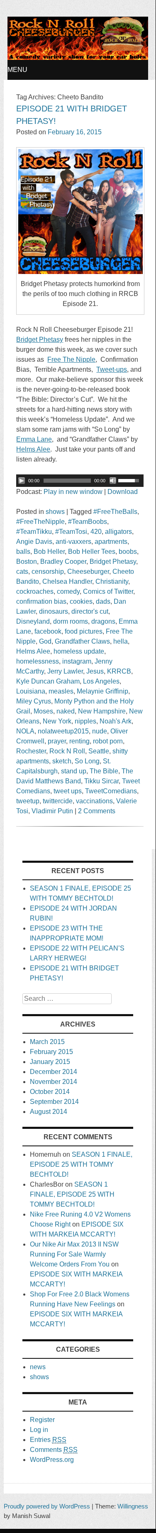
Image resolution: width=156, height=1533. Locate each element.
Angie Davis (34, 541)
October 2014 (50, 1091)
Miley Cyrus (33, 701)
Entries (48, 1439)
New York (57, 721)
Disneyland (33, 621)
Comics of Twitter (108, 591)
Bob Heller (49, 551)
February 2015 (51, 1051)
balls (23, 551)
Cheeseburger (88, 571)
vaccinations (94, 801)
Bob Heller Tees (91, 551)
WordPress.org (52, 1459)
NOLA (25, 731)
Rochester (31, 751)
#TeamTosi (71, 531)
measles (61, 691)
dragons (103, 621)
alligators (118, 531)
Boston (26, 561)
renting (79, 741)
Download (122, 491)
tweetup (27, 801)
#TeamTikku (34, 531)
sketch (61, 761)
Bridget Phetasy (113, 561)
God (45, 641)
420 (96, 531)
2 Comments (96, 811)
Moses (43, 711)
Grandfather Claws (82, 641)
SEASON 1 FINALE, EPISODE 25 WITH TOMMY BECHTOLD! (81, 1164)
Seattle (98, 751)
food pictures (83, 631)
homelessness (37, 661)
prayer (57, 741)
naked (65, 711)
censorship (48, 571)
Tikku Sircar (101, 781)
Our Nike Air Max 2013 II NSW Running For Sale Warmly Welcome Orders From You (74, 1254)
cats (22, 571)
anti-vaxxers (73, 541)
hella (120, 641)
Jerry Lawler (65, 671)
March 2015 (47, 1041)
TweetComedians (111, 791)
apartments (111, 541)
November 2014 (53, 1081)
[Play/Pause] (21, 480)
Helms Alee (33, 651)
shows (55, 511)
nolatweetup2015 (63, 731)
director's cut (89, 611)
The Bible (104, 771)
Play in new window (73, 491)
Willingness (132, 1506)
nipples (85, 721)
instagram (76, 661)
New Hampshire (102, 711)
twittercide (58, 801)
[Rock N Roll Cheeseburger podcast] (77, 57)
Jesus (95, 671)
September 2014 (54, 1101)
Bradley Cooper (63, 561)
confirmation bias (41, 601)
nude (99, 731)
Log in (39, 1429)
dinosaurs (53, 611)
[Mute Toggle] (113, 480)
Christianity (111, 581)
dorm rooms (70, 621)
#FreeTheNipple (40, 521)
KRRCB (119, 671)
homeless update (79, 651)
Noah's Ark (116, 721)
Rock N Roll (67, 751)
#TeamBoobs (87, 521)
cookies (81, 601)
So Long (87, 761)
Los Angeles (101, 681)
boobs (128, 551)
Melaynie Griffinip (102, 691)
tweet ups (68, 791)
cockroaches (35, 591)
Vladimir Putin (52, 811)
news (38, 1366)
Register (42, 1419)
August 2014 (48, 1111)
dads (103, 601)
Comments (54, 1449)
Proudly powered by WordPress (47, 1506)
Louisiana (30, 691)
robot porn (108, 741)
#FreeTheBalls (115, 511)
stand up (73, 771)
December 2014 (53, 1071)
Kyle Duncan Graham (48, 681)
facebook (47, 631)
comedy (68, 591)
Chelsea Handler (67, 581)
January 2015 (50, 1061)
